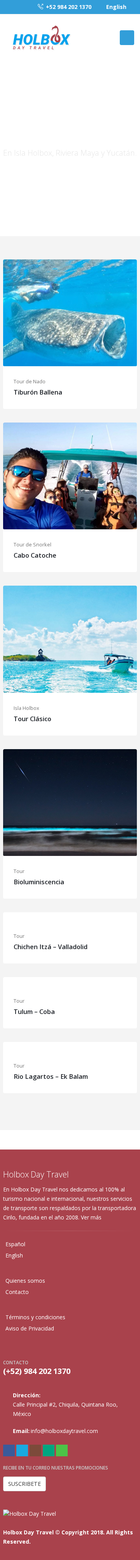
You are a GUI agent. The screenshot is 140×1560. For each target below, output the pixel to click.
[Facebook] (9, 1450)
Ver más (92, 1217)
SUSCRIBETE (24, 1483)
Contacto (17, 1292)
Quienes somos (25, 1280)
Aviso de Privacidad (29, 1328)
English (116, 6)
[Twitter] (22, 1450)
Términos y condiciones (35, 1317)
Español (15, 1244)
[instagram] (35, 1450)
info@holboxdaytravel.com (64, 1431)
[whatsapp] (62, 1450)
